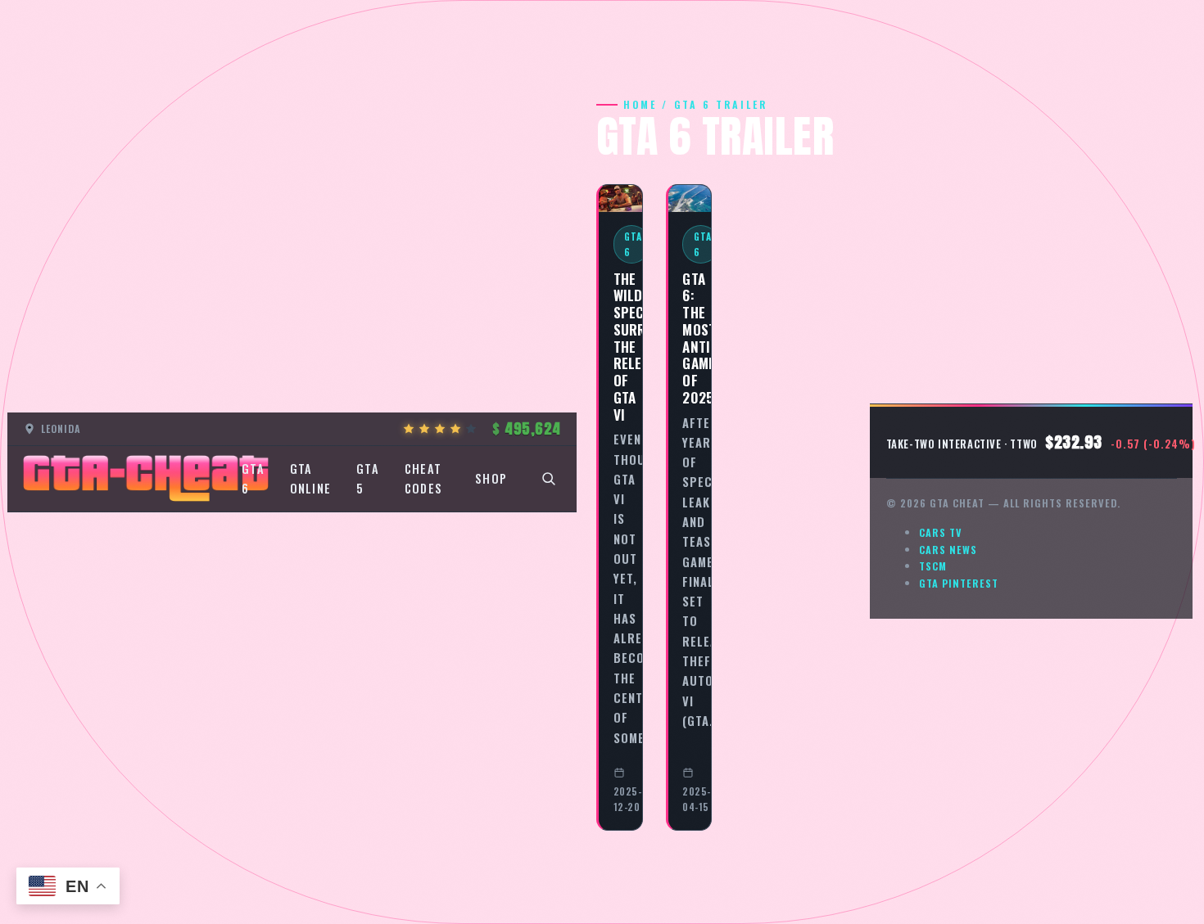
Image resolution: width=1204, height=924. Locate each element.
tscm (933, 566)
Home (640, 104)
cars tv (940, 532)
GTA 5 (367, 478)
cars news (948, 549)
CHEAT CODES (424, 478)
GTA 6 (253, 478)
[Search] (548, 478)
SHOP (491, 478)
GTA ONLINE (311, 478)
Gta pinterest (958, 583)
